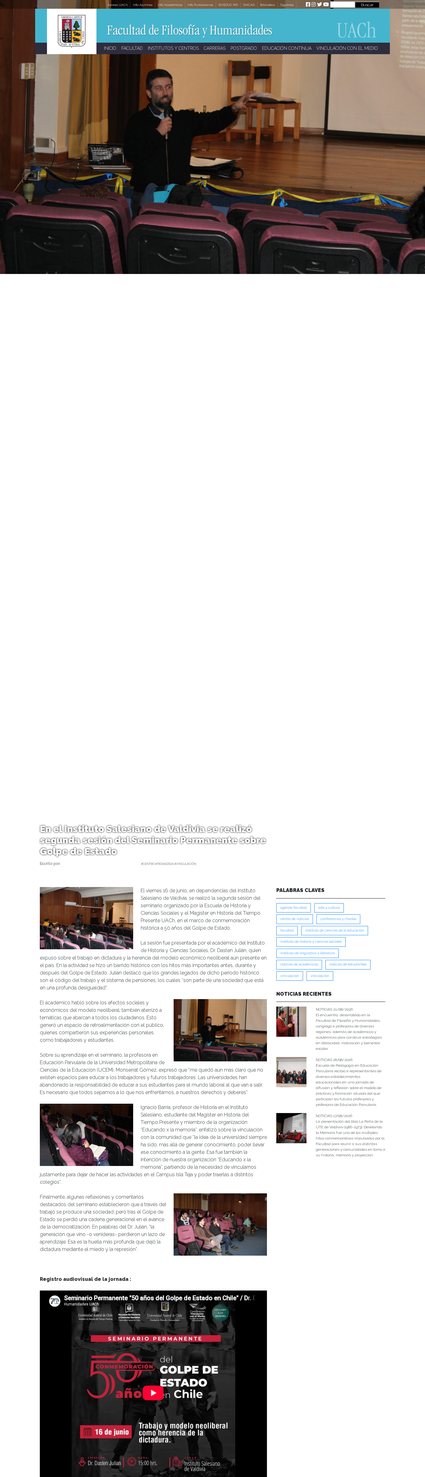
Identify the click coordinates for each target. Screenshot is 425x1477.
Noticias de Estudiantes (348, 964)
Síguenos (287, 5)
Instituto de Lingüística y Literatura (307, 953)
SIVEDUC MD (228, 5)
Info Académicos (170, 5)
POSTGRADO (244, 48)
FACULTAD (132, 48)
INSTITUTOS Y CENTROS (173, 48)
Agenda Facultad (293, 908)
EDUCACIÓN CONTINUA (286, 48)
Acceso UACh (118, 5)
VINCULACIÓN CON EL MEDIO (347, 48)
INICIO (110, 48)
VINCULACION (289, 976)
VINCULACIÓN (320, 976)
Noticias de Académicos (299, 964)
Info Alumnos (142, 5)
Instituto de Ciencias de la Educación (334, 930)
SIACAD (249, 5)
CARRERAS (215, 48)
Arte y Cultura (329, 908)
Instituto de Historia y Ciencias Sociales (311, 942)
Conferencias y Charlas (338, 919)
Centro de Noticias (294, 919)
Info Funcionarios (200, 5)
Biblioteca (267, 5)
